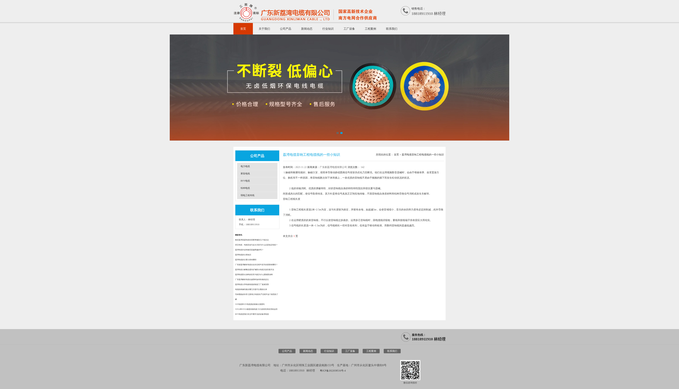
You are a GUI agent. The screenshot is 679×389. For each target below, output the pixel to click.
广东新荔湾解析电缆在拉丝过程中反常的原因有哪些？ (256, 265)
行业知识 (328, 28)
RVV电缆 (245, 180)
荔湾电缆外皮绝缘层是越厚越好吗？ (249, 250)
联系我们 (391, 28)
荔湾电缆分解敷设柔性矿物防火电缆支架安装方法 (254, 270)
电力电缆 (245, 166)
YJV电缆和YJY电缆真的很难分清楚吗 (250, 304)
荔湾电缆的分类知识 (243, 255)
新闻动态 (306, 28)
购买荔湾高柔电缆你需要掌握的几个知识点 (252, 240)
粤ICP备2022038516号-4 (333, 370)
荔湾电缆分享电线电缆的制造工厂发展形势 (252, 284)
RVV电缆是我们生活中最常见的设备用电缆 (252, 314)
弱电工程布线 (247, 195)
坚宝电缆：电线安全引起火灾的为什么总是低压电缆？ (256, 245)
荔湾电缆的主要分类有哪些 (245, 260)
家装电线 (245, 173)
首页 (243, 28)
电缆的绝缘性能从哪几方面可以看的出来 (251, 289)
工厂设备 (349, 28)
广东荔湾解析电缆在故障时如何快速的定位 (252, 279)
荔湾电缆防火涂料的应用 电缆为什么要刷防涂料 (254, 274)
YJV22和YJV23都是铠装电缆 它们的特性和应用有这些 (256, 309)
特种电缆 (245, 188)
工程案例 (370, 28)
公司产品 (285, 28)
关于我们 (264, 28)
